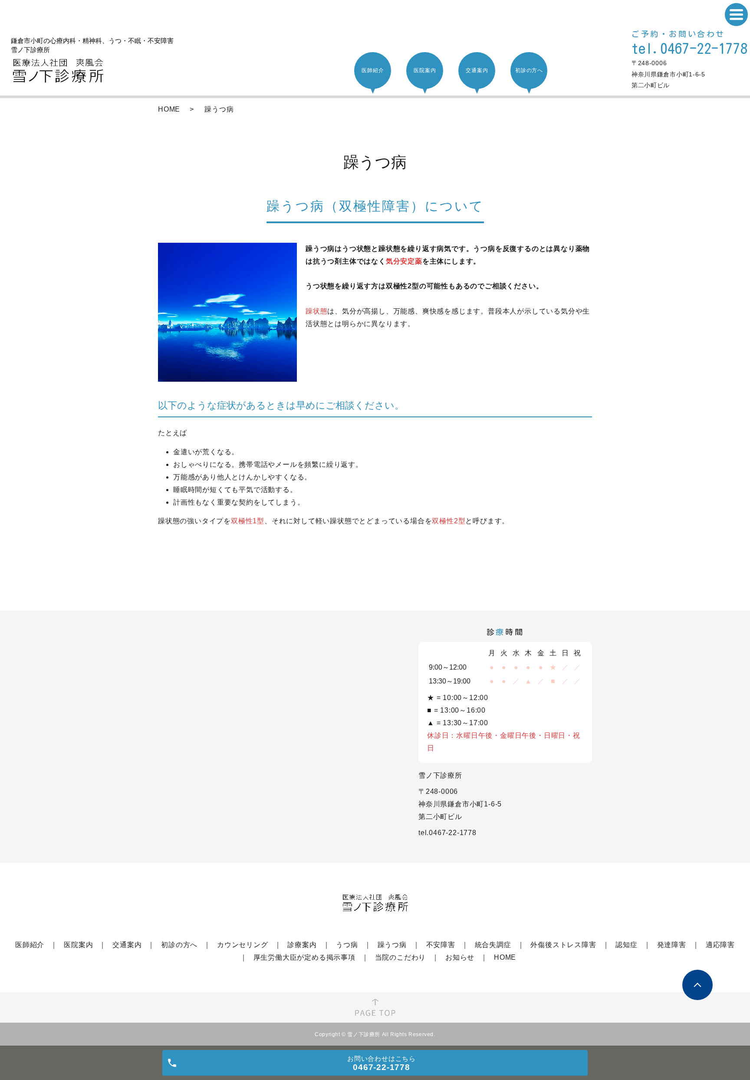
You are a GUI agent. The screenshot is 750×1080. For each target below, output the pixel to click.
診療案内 (301, 944)
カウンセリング (242, 944)
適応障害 (720, 944)
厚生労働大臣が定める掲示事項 (304, 957)
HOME (169, 109)
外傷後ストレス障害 (563, 944)
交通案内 (126, 944)
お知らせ (459, 957)
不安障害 (440, 944)
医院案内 (78, 944)
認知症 (626, 944)
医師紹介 (29, 944)
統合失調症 (493, 944)
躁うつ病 (392, 944)
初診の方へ (179, 944)
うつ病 (347, 944)
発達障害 (671, 944)
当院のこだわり (400, 957)
